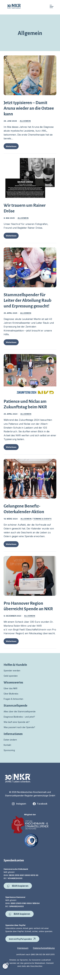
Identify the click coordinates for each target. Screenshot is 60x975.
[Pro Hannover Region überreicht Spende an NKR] (30, 576)
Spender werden (12, 670)
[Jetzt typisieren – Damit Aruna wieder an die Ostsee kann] (30, 75)
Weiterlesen (12, 147)
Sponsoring (9, 750)
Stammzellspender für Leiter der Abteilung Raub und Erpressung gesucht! (27, 300)
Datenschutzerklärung (44, 948)
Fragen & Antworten (13, 699)
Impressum (22, 948)
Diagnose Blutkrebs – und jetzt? (19, 716)
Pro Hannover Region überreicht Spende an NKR (28, 606)
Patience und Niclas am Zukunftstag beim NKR (25, 404)
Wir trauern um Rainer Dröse (25, 208)
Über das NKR (10, 688)
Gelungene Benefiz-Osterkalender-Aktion (24, 508)
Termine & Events (42, 519)
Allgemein (25, 121)
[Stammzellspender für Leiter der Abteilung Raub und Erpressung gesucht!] (30, 267)
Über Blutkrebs (11, 693)
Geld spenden (11, 676)
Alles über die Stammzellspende (20, 711)
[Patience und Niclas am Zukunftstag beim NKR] (30, 374)
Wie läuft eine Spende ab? (17, 722)
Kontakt (7, 745)
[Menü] (51, 6)
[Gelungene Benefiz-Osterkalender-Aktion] (30, 479)
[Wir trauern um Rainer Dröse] (30, 178)
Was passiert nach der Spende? (19, 727)
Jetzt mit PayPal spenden (20, 938)
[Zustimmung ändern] (5, 965)
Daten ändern (10, 739)
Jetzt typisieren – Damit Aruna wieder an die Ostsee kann (29, 108)
